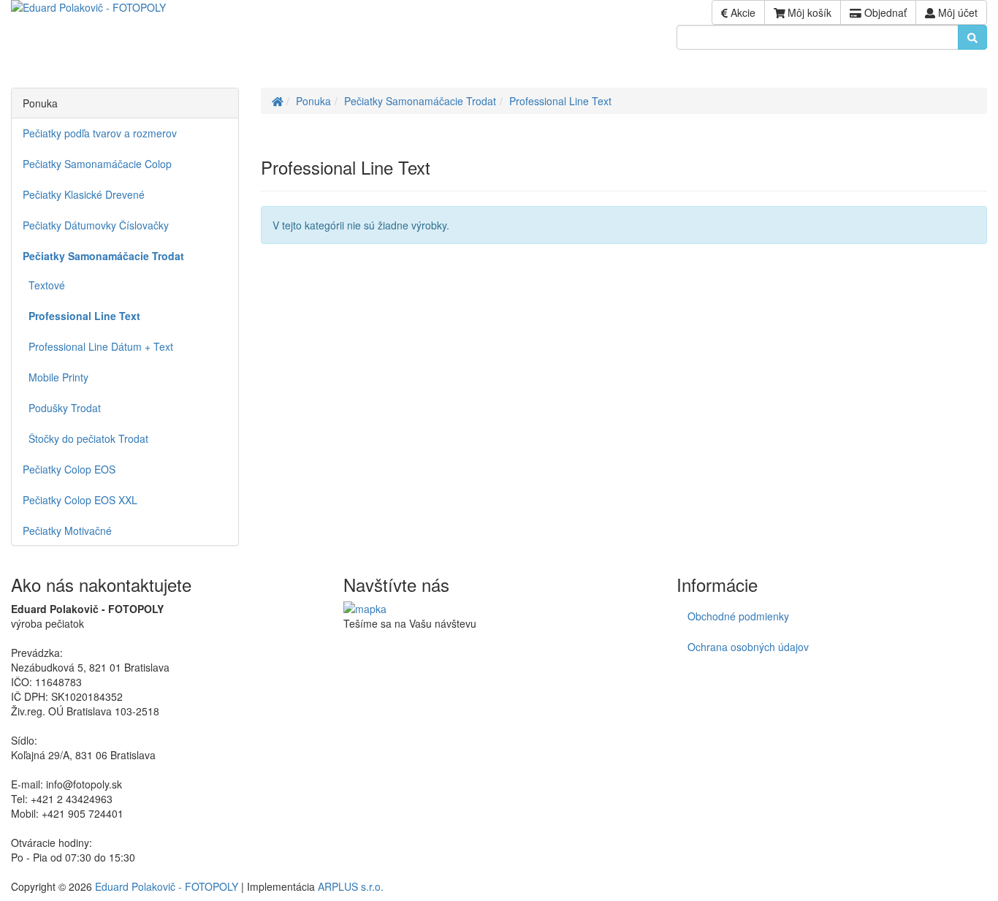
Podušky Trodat (62, 407)
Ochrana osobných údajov (748, 646)
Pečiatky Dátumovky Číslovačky (96, 225)
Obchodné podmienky (738, 616)
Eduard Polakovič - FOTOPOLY (166, 886)
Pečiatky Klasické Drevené (84, 194)
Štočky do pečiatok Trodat (85, 438)
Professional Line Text (560, 101)
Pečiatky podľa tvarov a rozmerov (100, 133)
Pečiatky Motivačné (67, 530)
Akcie (741, 12)
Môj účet (956, 12)
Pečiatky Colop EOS (69, 469)
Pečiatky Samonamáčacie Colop (97, 163)
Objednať (884, 12)
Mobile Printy (55, 377)
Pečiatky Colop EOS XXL (80, 500)
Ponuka (313, 101)
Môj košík (808, 12)
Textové (44, 285)
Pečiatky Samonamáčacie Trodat (420, 101)
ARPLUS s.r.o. (351, 886)
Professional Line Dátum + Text (98, 346)
